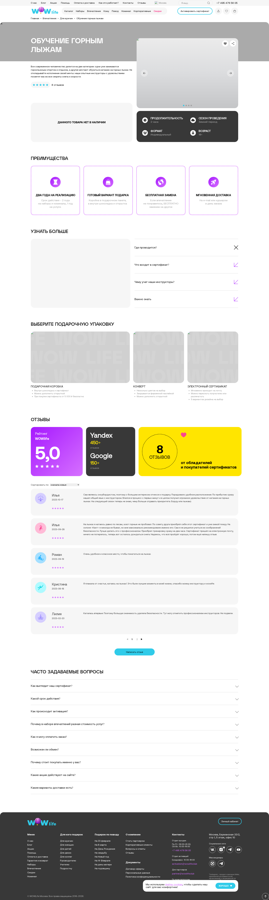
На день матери (103, 864)
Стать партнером (135, 841)
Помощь (65, 3)
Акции (53, 3)
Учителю (64, 864)
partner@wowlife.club (183, 873)
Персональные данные (138, 872)
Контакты (128, 3)
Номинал (126, 11)
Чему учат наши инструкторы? (154, 281)
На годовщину (102, 868)
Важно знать (142, 299)
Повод (115, 11)
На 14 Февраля (102, 860)
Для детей (65, 849)
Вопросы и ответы (135, 849)
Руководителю (68, 860)
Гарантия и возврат (37, 860)
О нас (34, 3)
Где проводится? (145, 247)
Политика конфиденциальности (143, 876)
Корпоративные (142, 11)
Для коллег (66, 856)
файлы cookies (174, 884)
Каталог (68, 11)
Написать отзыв (134, 652)
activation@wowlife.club (184, 864)
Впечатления (94, 11)
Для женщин (67, 844)
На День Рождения (105, 849)
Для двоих (65, 852)
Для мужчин (66, 18)
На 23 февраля (102, 841)
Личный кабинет (229, 821)
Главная (35, 18)
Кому (106, 11)
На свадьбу (101, 852)
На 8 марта (100, 844)
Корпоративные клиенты (139, 844)
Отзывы (142, 3)
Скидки (158, 11)
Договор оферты (135, 869)
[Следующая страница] (141, 639)
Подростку (66, 868)
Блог (43, 3)
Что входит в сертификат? (151, 264)
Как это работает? (109, 3)
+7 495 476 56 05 (181, 850)
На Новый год (102, 856)
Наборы (80, 11)
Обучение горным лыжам (89, 18)
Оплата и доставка (84, 3)
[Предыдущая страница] (127, 639)
